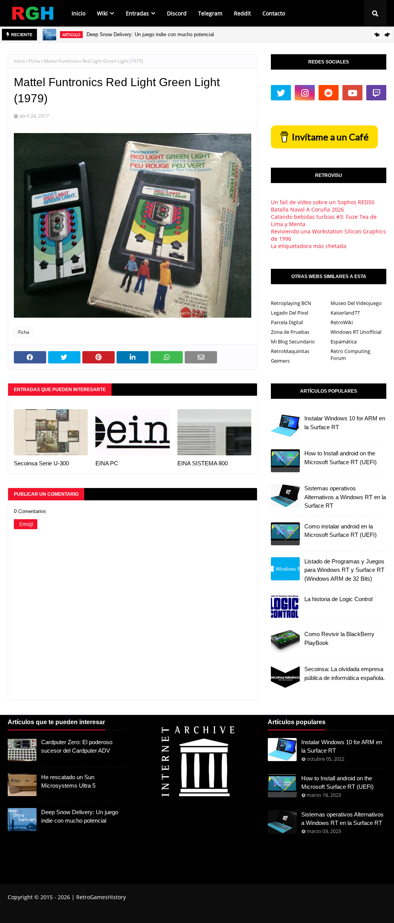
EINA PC (106, 463)
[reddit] (329, 92)
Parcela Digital (287, 322)
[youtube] (352, 92)
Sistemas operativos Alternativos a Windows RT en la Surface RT (345, 497)
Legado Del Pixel (289, 312)
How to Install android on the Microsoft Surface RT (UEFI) (340, 457)
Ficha (34, 61)
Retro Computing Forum (350, 355)
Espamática (344, 341)
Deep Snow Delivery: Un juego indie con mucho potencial (150, 34)
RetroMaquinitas (290, 351)
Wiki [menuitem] (102, 13)
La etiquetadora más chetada (308, 246)
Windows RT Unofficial (356, 331)
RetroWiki (342, 322)
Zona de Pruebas (290, 331)
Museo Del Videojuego (356, 303)
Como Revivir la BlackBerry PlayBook (339, 638)
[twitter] (281, 92)
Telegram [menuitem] (210, 13)
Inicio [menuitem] (78, 13)
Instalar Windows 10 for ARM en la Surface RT (344, 422)
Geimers (280, 360)
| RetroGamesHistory (98, 897)
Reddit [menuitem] (242, 13)
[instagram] (305, 92)
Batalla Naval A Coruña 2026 (307, 209)
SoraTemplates (51, 912)
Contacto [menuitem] (273, 13)
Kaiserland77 (345, 312)
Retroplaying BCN (291, 303)
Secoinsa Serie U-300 (41, 463)
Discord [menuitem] (177, 13)
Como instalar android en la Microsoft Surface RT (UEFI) (340, 530)
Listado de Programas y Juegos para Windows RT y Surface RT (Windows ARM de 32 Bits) (344, 570)
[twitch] (376, 92)
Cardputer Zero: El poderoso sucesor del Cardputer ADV (76, 746)
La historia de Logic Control (338, 599)
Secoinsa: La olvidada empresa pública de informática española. (344, 673)
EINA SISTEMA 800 (202, 463)
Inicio (19, 61)
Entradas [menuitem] (137, 13)
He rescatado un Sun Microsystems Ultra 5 (68, 781)
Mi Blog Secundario (293, 341)
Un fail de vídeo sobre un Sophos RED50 (322, 202)
